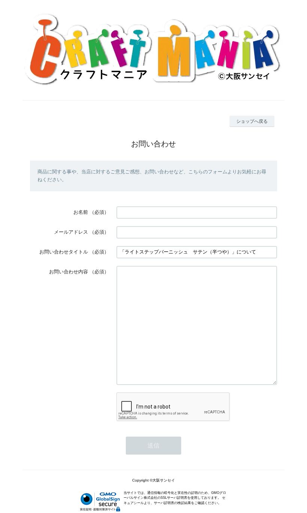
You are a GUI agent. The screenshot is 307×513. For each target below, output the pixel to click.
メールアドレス (71, 232)
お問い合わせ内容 (68, 271)
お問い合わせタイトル (63, 252)
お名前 (80, 212)
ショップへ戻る (252, 121)
